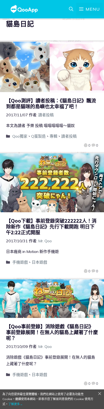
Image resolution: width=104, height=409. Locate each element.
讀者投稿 (69, 136)
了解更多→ (15, 404)
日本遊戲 (39, 262)
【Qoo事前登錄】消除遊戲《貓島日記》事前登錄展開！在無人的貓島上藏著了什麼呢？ (52, 332)
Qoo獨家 (19, 136)
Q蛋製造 (38, 136)
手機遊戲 (20, 262)
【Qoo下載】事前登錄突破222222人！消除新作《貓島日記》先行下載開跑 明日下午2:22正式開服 (51, 227)
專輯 (53, 136)
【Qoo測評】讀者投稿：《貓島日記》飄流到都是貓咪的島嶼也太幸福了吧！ (51, 104)
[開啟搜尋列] (71, 9)
